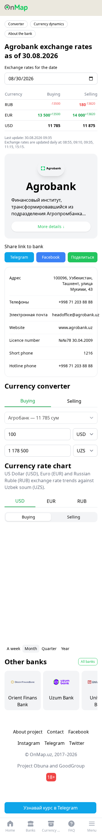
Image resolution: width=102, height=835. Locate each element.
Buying (27, 401)
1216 (88, 353)
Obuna (41, 766)
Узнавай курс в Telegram (51, 808)
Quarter (49, 648)
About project (27, 732)
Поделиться (82, 257)
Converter (16, 24)
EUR (51, 501)
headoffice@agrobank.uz (75, 314)
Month (31, 648)
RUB (81, 501)
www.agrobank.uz (76, 327)
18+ (51, 777)
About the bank (20, 33)
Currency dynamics (49, 24)
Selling (74, 401)
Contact (55, 732)
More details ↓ (51, 226)
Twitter (76, 743)
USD (20, 501)
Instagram (29, 743)
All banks (88, 661)
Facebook (51, 257)
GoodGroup (72, 766)
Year (65, 648)
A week (13, 648)
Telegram (19, 257)
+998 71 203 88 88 (76, 302)
